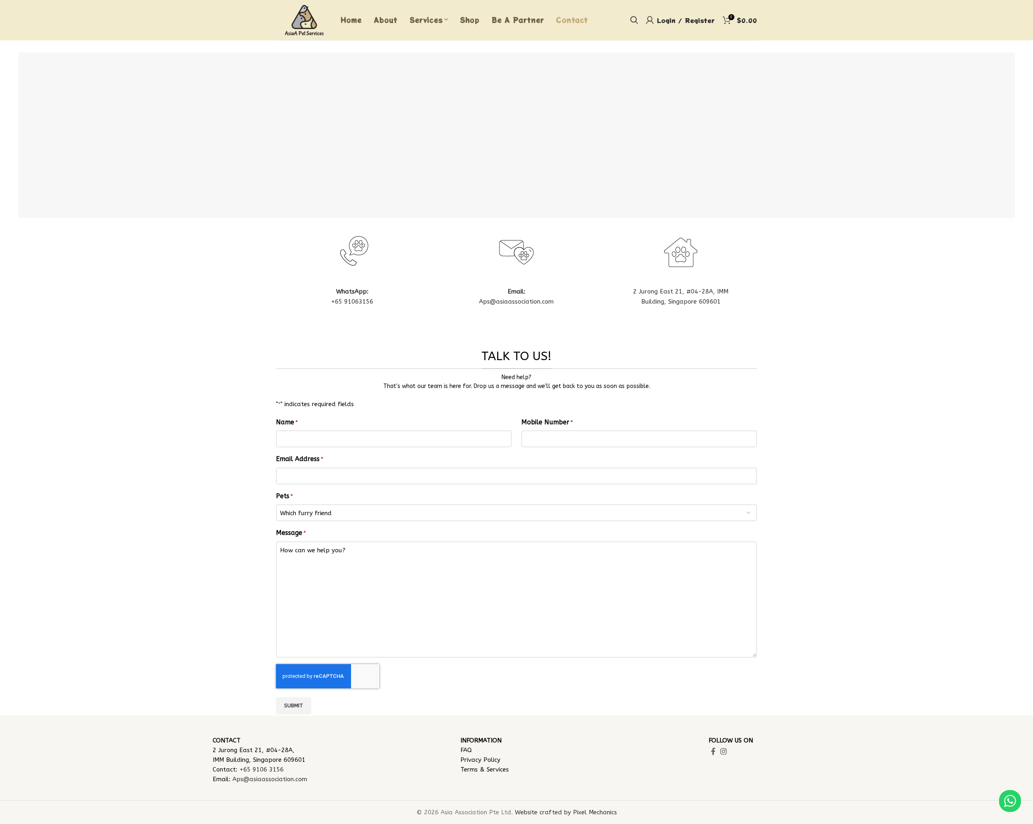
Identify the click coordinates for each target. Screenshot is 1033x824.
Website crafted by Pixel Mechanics (566, 812)
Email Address (299, 459)
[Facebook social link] (713, 751)
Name (287, 422)
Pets (284, 496)
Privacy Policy (480, 759)
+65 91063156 (352, 301)
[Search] (634, 20)
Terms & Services (484, 769)
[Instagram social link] (723, 751)
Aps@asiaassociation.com (516, 301)
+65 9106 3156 (261, 769)
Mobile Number (547, 422)
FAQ (466, 750)
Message (291, 533)
